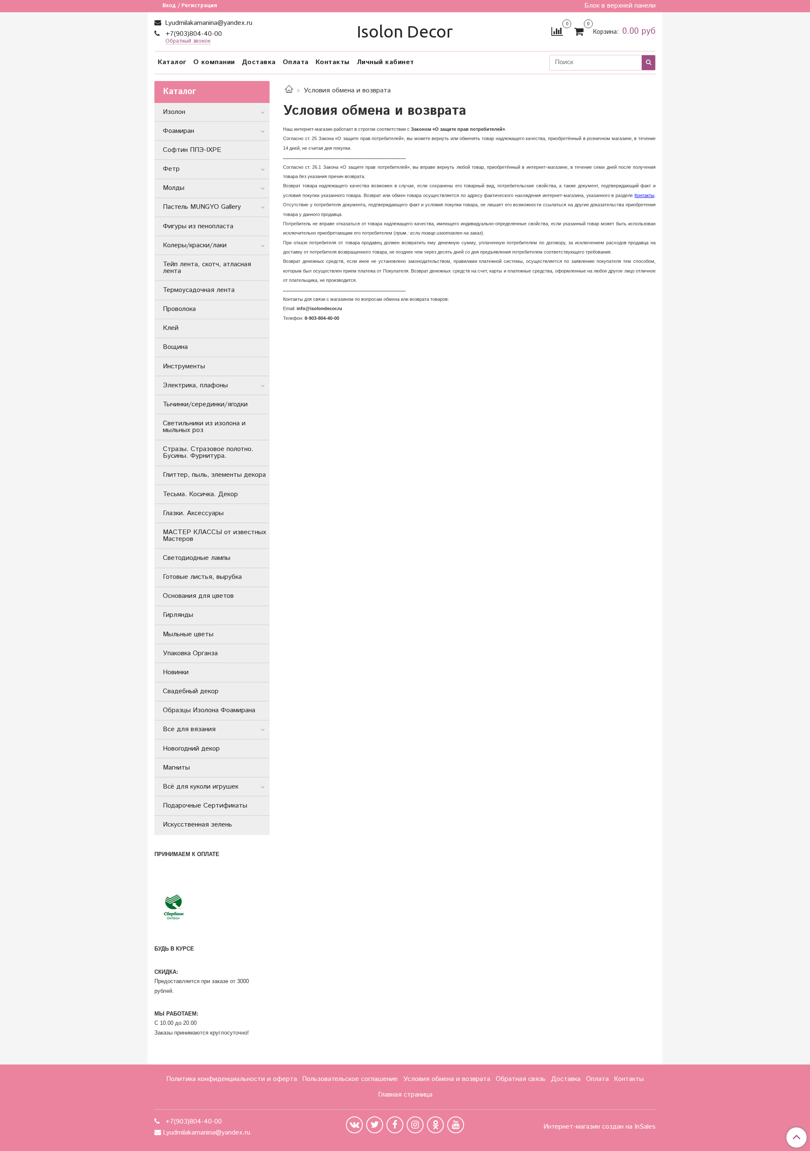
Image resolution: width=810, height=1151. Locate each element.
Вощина (175, 347)
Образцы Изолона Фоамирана (209, 710)
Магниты (176, 768)
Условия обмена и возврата (446, 1079)
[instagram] (415, 1124)
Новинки (176, 672)
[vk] (354, 1124)
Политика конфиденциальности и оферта (231, 1079)
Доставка (259, 62)
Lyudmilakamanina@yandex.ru (207, 23)
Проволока (179, 309)
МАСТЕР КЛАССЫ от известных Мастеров (214, 535)
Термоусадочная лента (199, 290)
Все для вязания (189, 729)
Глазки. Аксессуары (193, 513)
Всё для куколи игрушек (200, 787)
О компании (214, 62)
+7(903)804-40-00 (192, 34)
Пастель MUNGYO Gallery (202, 207)
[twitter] (374, 1124)
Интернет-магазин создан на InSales (599, 1127)
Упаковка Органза (190, 653)
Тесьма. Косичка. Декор (200, 494)
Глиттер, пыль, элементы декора (214, 475)
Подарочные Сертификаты (205, 806)
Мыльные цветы (188, 634)
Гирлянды (178, 615)
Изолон (174, 112)
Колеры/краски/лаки (195, 245)
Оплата (296, 62)
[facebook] (394, 1124)
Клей (170, 328)
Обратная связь (520, 1079)
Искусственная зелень (197, 824)
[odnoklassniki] (435, 1124)
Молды (173, 188)
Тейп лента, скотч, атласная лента (207, 267)
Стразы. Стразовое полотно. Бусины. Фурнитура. (208, 452)
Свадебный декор (191, 691)
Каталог (172, 62)
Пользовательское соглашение (350, 1079)
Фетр (171, 169)
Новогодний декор (191, 749)
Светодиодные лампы (196, 558)
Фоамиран (178, 131)
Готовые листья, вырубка (202, 577)
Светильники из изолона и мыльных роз (204, 427)
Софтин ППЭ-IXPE (192, 150)
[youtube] (455, 1124)
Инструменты (184, 366)
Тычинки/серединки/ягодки (205, 404)
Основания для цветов (198, 596)
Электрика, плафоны (195, 385)
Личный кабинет (385, 62)
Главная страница (405, 1095)
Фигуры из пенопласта (198, 226)
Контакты (333, 62)
